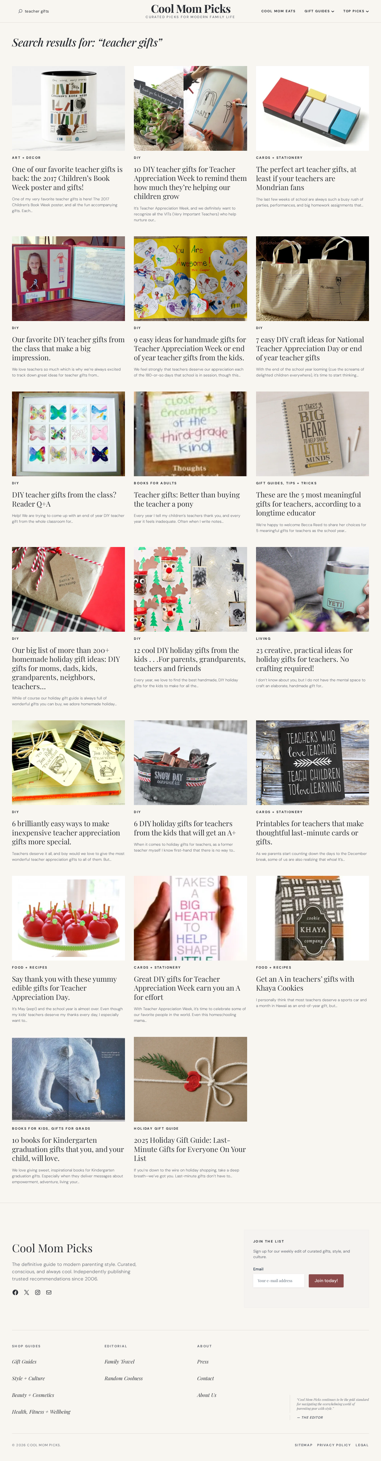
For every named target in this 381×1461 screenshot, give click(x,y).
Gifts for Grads (70, 1128)
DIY (137, 157)
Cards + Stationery (279, 157)
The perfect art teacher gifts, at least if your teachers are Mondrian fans (306, 178)
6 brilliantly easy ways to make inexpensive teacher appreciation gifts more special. (66, 832)
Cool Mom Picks (190, 8)
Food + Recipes (30, 967)
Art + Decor (26, 157)
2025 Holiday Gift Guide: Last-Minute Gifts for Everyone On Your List (190, 1149)
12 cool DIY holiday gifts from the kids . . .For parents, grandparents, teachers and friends (190, 659)
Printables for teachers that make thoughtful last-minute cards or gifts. (310, 832)
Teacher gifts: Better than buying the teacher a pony (187, 499)
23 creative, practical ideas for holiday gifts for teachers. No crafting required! (304, 659)
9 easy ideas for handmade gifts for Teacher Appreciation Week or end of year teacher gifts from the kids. (190, 348)
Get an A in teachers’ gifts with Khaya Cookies (305, 983)
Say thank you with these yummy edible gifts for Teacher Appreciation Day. (64, 988)
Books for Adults (155, 483)
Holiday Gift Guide (156, 1128)
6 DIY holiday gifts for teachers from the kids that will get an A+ (185, 828)
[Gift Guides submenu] (332, 11)
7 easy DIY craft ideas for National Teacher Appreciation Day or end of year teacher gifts (310, 348)
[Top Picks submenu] (367, 11)
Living (263, 638)
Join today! (326, 1280)
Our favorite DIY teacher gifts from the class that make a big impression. (68, 348)
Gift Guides (269, 483)
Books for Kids (30, 1128)
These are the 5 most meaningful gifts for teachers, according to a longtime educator (308, 503)
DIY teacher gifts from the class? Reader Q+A (64, 499)
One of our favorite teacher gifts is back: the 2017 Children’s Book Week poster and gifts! (67, 178)
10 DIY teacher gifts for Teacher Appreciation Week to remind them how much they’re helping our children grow (190, 183)
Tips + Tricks (301, 483)
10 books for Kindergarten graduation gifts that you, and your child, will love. (68, 1149)
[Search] (20, 11)
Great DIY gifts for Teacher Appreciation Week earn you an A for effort (187, 988)
